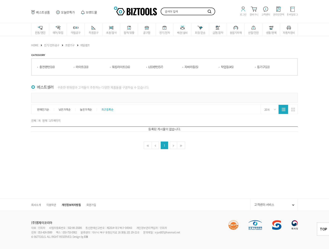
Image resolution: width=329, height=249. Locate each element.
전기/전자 (164, 32)
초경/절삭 (111, 32)
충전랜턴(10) (47, 66)
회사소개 (36, 205)
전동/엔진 (40, 32)
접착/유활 (129, 32)
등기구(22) (263, 66)
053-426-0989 (45, 232)
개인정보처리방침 (71, 205)
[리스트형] (283, 109)
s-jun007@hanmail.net (167, 232)
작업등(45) (227, 66)
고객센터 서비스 (264, 204)
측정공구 (93, 32)
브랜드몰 (91, 12)
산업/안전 (253, 32)
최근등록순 (107, 109)
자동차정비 (289, 32)
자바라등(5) (191, 66)
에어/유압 (58, 32)
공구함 (146, 32)
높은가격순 (86, 109)
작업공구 (76, 32)
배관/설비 (182, 32)
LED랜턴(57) (155, 66)
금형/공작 (218, 32)
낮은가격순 (65, 109)
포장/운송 (200, 32)
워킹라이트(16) (121, 66)
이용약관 (51, 205)
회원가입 (91, 205)
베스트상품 (43, 12)
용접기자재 (236, 32)
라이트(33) (82, 66)
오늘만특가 (68, 12)
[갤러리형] (293, 109)
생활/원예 (271, 32)
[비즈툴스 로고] (135, 10)
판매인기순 (43, 109)
